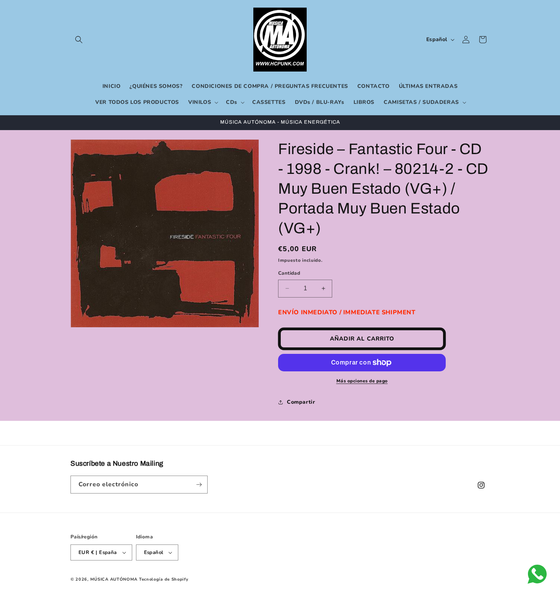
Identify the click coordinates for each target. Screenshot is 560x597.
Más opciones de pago (362, 381)
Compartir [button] (301, 402)
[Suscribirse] (198, 485)
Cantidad (289, 273)
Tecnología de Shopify (164, 579)
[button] (78, 39)
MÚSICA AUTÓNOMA (114, 579)
